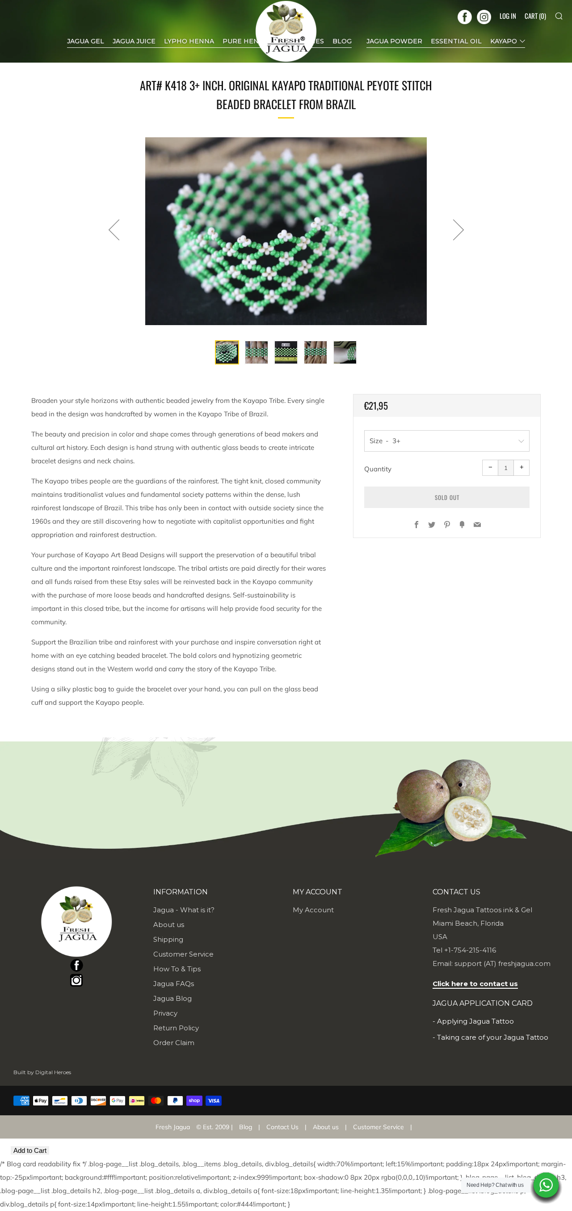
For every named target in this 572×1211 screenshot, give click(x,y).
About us (168, 924)
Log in (508, 16)
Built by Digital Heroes (42, 1072)
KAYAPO (503, 41)
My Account (313, 910)
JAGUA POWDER (394, 41)
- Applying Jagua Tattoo (473, 1021)
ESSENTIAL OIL (456, 41)
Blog (245, 1127)
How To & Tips (177, 969)
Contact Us (282, 1127)
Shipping (168, 939)
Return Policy (176, 1028)
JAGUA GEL (85, 41)
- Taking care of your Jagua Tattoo (490, 1037)
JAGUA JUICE (134, 41)
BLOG (342, 41)
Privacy (165, 1013)
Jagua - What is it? (183, 910)
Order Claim (173, 1042)
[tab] (227, 352)
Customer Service (183, 954)
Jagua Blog (172, 998)
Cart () (535, 16)
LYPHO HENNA (189, 41)
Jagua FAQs (173, 983)
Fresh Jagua (173, 1127)
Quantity (377, 469)
